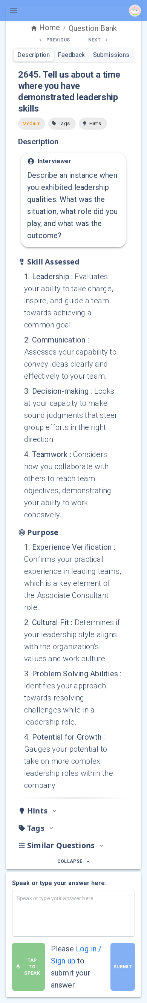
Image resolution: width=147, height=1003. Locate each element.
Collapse (70, 861)
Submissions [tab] (111, 54)
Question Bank (93, 28)
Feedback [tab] (71, 54)
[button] (62, 124)
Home (49, 27)
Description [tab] (33, 54)
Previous (58, 40)
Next (94, 40)
